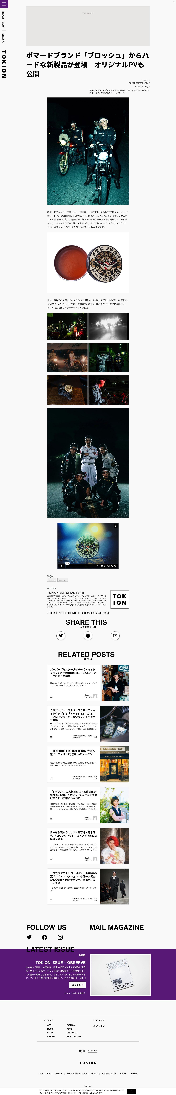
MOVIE (69, 1028)
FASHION (70, 1025)
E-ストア (100, 1020)
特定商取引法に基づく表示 (77, 1073)
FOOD (50, 1032)
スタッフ (100, 1025)
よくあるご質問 (44, 1073)
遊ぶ (148, 86)
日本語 (82, 1050)
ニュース (52, 580)
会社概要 (134, 1073)
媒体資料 (123, 1073)
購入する (76, 985)
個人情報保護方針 (109, 1073)
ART (49, 1025)
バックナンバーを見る (73, 993)
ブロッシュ (63, 580)
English (92, 1050)
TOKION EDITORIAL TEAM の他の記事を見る (79, 613)
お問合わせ (58, 1073)
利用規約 (94, 1073)
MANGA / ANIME (73, 1036)
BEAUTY (139, 86)
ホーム (50, 1020)
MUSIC (50, 1028)
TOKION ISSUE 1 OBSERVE (61, 962)
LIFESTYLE (71, 1032)
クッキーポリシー (77, 1093)
